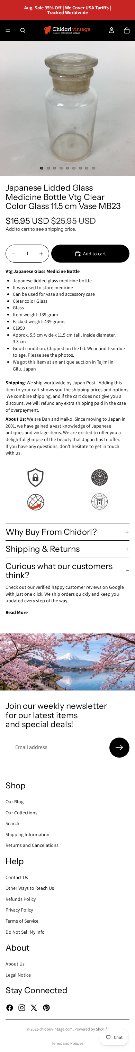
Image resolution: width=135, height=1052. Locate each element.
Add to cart (94, 253)
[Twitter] (34, 1007)
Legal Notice (18, 974)
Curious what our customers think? (59, 570)
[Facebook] (10, 1007)
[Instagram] (22, 1007)
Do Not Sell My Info (25, 931)
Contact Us (17, 877)
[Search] (22, 30)
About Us (15, 964)
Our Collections (21, 812)
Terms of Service (22, 921)
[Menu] (8, 30)
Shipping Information (28, 834)
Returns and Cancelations (32, 845)
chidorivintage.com (56, 1029)
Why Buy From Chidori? (51, 532)
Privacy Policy (19, 910)
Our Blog (15, 801)
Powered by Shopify (91, 1029)
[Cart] (126, 30)
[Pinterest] (46, 1007)
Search (12, 823)
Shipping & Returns (43, 549)
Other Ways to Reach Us (30, 888)
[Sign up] (119, 748)
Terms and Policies (67, 1043)
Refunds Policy (21, 899)
